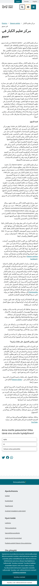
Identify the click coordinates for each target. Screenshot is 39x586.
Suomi (18, 1)
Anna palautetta (19, 482)
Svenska (26, 1)
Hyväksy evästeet (19, 577)
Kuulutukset (9, 501)
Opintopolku (33, 292)
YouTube (34, 422)
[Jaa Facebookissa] (7, 458)
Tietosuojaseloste (10, 528)
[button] (19, 439)
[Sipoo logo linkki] (7, 8)
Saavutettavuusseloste (12, 533)
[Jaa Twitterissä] (3, 458)
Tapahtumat (9, 506)
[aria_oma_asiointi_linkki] (28, 7)
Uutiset (7, 496)
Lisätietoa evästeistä (19, 572)
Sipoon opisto (15, 23)
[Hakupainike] (22, 7)
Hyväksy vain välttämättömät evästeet (19, 583)
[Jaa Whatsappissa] (11, 458)
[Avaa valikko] (33, 7)
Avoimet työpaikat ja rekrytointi (15, 511)
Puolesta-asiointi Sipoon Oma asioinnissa (18, 543)
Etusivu (4, 23)
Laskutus (8, 523)
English (35, 1)
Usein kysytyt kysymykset (13, 538)
